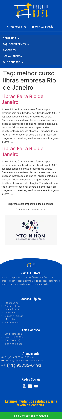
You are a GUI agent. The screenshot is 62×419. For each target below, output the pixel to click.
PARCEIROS (9, 50)
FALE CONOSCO (11, 62)
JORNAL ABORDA (12, 56)
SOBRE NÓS (9, 38)
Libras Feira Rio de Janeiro (22, 99)
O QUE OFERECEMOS (14, 44)
